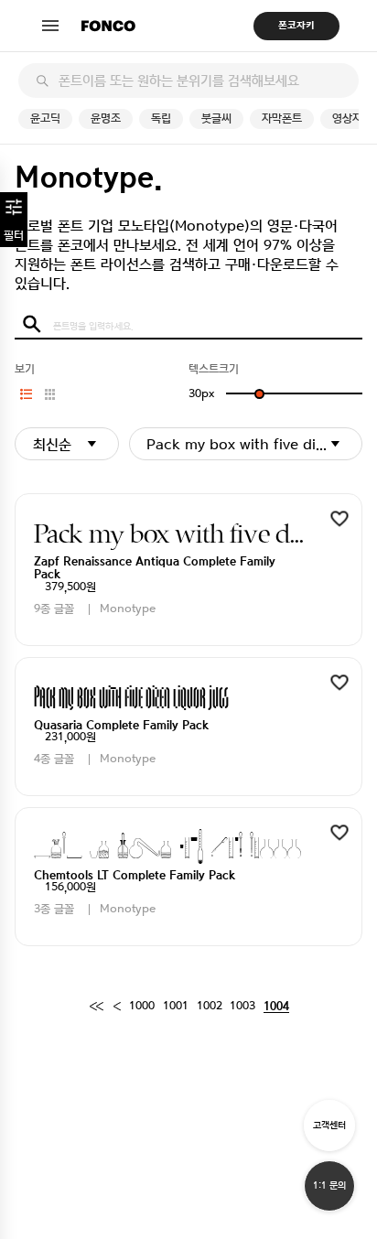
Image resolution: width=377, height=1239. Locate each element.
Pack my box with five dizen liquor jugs (253, 444)
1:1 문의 (329, 1185)
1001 (175, 1006)
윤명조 (106, 118)
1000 (142, 1006)
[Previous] (116, 1007)
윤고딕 (45, 118)
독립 (161, 118)
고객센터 (329, 1125)
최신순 (52, 444)
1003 (242, 1006)
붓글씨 (216, 118)
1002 (209, 1006)
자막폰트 (282, 118)
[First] (96, 1007)
